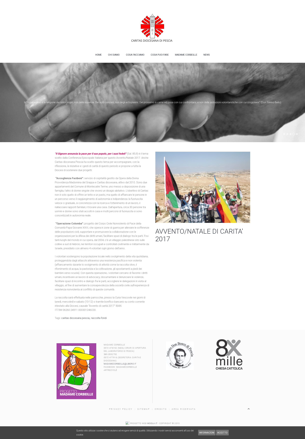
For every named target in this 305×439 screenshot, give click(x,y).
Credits (161, 409)
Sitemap (143, 409)
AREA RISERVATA (184, 409)
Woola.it (152, 423)
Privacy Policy (120, 409)
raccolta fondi (99, 318)
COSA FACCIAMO (135, 54)
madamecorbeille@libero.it (120, 364)
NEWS (206, 54)
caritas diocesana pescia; (75, 318)
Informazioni (206, 432)
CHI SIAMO (114, 54)
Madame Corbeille (186, 54)
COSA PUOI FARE (160, 54)
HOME (98, 54)
